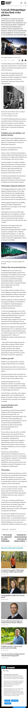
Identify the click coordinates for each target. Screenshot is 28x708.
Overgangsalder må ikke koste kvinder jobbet (13, 596)
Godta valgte (14, 700)
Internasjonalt (13, 529)
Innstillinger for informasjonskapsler (19, 707)
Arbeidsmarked (5, 529)
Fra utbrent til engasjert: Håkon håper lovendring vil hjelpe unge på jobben (12, 571)
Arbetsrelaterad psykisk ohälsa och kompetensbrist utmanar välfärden (11, 621)
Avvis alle (7, 700)
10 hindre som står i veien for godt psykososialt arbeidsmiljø (11, 647)
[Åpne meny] (25, 3)
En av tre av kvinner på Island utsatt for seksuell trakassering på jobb (13, 654)
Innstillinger (8, 703)
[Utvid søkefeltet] (21, 3)
